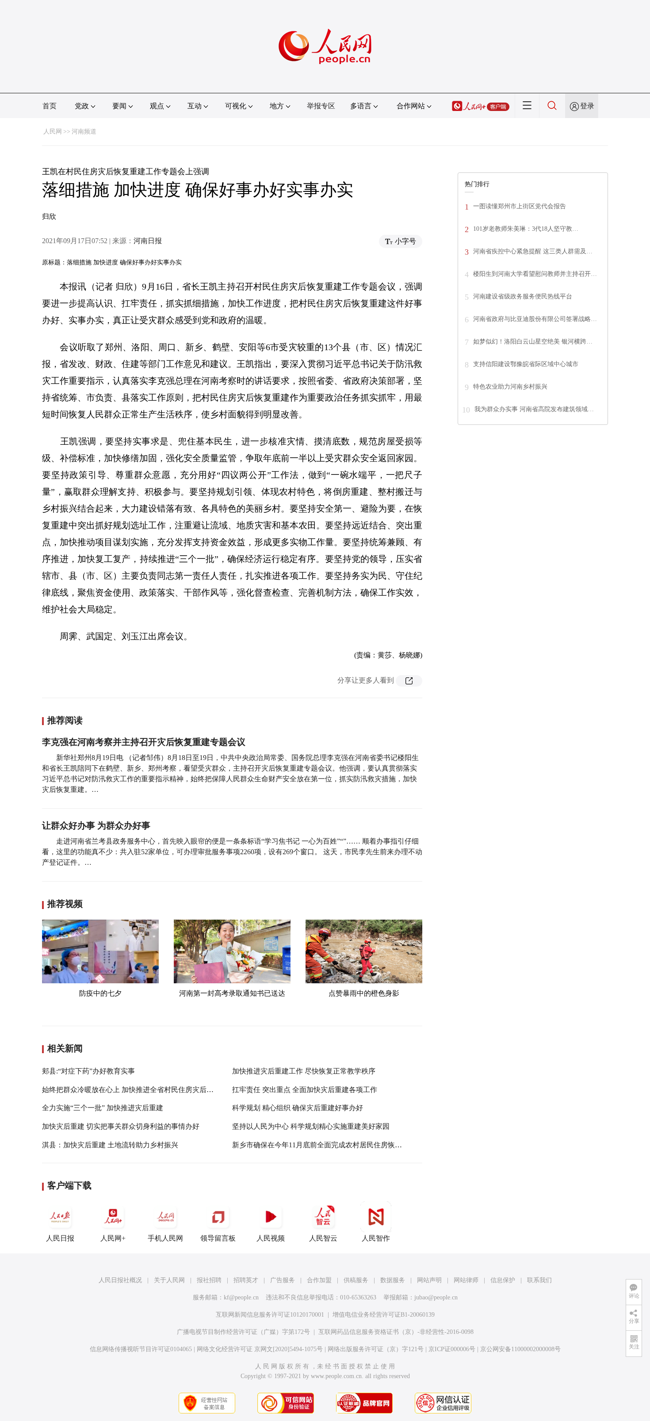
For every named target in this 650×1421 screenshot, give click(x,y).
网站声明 (429, 1280)
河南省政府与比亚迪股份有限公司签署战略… (535, 319)
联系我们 (539, 1280)
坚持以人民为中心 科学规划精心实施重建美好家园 (311, 1126)
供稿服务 (356, 1280)
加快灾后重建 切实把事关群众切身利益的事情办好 (120, 1126)
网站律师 (466, 1280)
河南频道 (84, 131)
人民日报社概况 (120, 1280)
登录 (587, 106)
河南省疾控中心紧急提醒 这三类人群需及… (533, 251)
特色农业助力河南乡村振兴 (510, 386)
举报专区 (321, 106)
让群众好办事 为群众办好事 (96, 825)
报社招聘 (209, 1280)
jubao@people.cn (436, 1297)
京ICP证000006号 (451, 1349)
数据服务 (392, 1280)
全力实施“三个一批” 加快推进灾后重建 (102, 1108)
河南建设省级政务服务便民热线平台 (522, 296)
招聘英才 (245, 1280)
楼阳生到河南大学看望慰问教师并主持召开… (535, 274)
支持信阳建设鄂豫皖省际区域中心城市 (525, 364)
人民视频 (270, 1238)
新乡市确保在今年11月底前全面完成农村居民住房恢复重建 (324, 1145)
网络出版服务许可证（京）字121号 (376, 1349)
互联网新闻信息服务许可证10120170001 (270, 1314)
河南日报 (148, 240)
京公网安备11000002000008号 (520, 1349)
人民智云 (323, 1238)
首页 (49, 106)
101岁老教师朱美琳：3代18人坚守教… (525, 228)
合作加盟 (319, 1280)
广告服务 (282, 1280)
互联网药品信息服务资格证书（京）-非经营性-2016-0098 (396, 1332)
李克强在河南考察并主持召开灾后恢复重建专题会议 (143, 742)
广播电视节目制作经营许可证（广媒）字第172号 (243, 1332)
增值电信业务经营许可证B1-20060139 (384, 1314)
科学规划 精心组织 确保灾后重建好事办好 (297, 1108)
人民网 (52, 131)
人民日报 (60, 1238)
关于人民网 (169, 1280)
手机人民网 (165, 1238)
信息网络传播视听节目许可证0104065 (141, 1349)
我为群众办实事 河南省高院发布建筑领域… (534, 409)
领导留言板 (218, 1238)
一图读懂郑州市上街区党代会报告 (519, 206)
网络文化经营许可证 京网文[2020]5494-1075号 (260, 1349)
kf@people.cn (241, 1297)
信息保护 (502, 1280)
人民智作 (376, 1238)
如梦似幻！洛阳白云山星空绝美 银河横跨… (533, 341)
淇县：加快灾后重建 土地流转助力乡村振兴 (110, 1145)
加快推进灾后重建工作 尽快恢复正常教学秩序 (303, 1071)
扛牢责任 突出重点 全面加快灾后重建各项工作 (304, 1089)
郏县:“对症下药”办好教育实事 (88, 1071)
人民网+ (113, 1238)
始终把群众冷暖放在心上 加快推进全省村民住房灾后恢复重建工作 (145, 1089)
